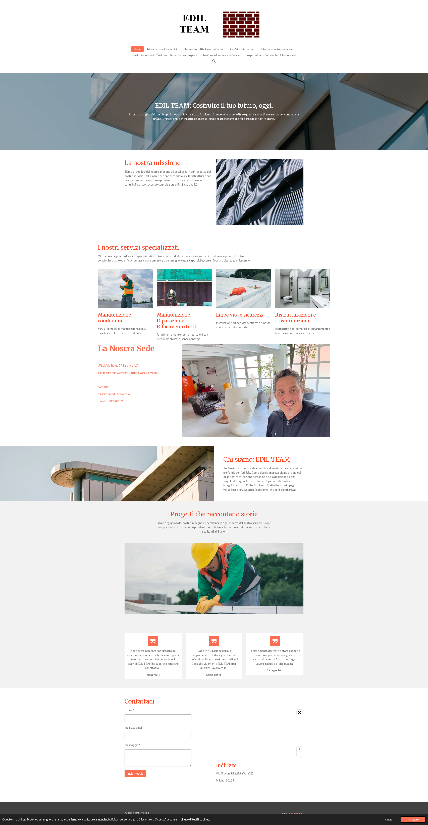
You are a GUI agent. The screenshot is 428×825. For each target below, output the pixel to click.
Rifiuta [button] (388, 819)
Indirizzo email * (134, 727)
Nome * (129, 710)
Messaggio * (132, 745)
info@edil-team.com (117, 394)
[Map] (259, 733)
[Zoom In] (299, 749)
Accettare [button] (413, 819)
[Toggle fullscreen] (299, 712)
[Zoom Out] (299, 754)
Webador (298, 813)
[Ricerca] (214, 61)
